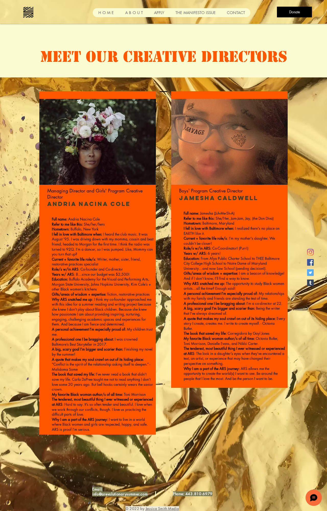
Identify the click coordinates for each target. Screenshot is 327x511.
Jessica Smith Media (162, 508)
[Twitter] (310, 272)
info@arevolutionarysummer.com (120, 494)
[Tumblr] (310, 283)
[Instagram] (310, 252)
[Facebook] (310, 262)
